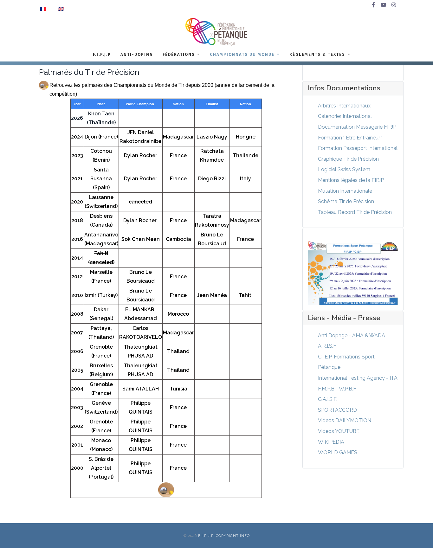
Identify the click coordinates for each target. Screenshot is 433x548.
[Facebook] (373, 5)
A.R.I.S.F (327, 346)
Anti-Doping (136, 54)
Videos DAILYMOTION (344, 420)
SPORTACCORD (337, 410)
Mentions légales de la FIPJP (351, 180)
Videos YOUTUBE (338, 431)
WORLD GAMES (337, 452)
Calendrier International (345, 116)
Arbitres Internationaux (344, 106)
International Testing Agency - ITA (357, 378)
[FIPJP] (216, 31)
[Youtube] (383, 5)
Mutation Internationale (345, 191)
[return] (166, 490)
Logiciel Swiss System (344, 169)
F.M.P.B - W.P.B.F (337, 389)
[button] (419, 534)
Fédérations (179, 54)
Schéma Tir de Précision (346, 201)
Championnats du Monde (242, 54)
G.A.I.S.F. (327, 399)
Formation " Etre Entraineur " (350, 138)
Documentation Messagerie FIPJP (357, 127)
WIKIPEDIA (331, 442)
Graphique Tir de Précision (348, 159)
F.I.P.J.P (102, 54)
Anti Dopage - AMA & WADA (351, 335)
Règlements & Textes (317, 54)
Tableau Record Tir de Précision (355, 212)
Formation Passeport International (357, 148)
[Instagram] (394, 5)
